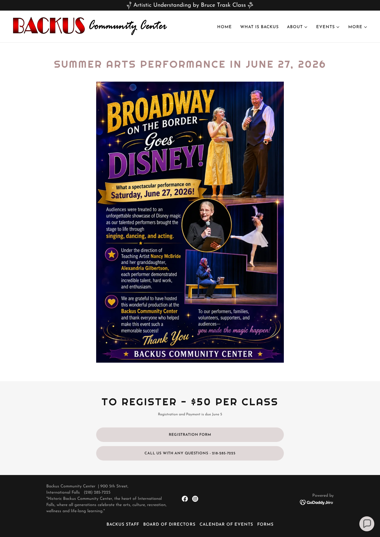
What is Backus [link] (259, 27)
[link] (90, 26)
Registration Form (190, 435)
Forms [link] (265, 525)
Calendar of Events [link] (226, 525)
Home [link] (224, 27)
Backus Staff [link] (123, 525)
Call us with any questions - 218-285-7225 (190, 453)
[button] (297, 27)
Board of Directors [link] (169, 525)
